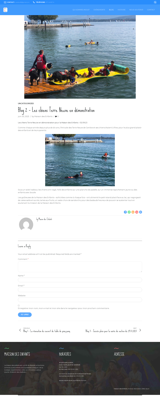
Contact (151, 10)
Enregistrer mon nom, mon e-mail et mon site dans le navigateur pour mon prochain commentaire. (63, 308)
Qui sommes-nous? (81, 10)
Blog (111, 10)
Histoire (121, 10)
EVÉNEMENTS (99, 10)
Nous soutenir (136, 10)
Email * (21, 286)
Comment (23, 259)
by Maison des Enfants (42, 116)
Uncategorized (26, 103)
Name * (21, 276)
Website (21, 296)
